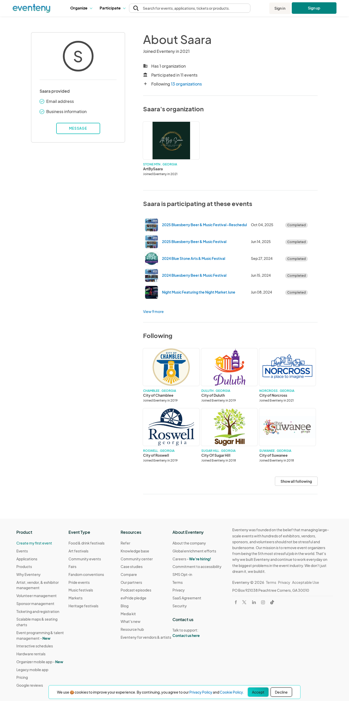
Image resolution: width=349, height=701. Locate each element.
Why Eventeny (28, 574)
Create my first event (34, 543)
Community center (137, 559)
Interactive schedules (34, 646)
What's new (131, 621)
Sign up (314, 8)
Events (22, 551)
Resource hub (132, 629)
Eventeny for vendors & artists (146, 637)
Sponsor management (35, 603)
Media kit (128, 613)
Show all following (296, 481)
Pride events (79, 582)
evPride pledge (133, 598)
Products (24, 566)
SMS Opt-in (182, 574)
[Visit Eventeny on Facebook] (235, 602)
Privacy (178, 590)
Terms (177, 582)
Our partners (131, 582)
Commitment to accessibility (197, 566)
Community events (84, 559)
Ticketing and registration (37, 611)
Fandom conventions (86, 574)
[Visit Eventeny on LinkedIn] (254, 602)
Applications (26, 559)
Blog (125, 605)
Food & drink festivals (86, 543)
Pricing (22, 677)
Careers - (191, 559)
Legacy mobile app (32, 669)
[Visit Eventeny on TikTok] (272, 602)
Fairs (72, 566)
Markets (75, 598)
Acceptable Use (305, 582)
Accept (258, 692)
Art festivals (78, 551)
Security (179, 605)
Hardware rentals (30, 653)
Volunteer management (36, 595)
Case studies (132, 566)
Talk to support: (186, 633)
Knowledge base (135, 551)
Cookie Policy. (232, 692)
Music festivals (80, 590)
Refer (125, 543)
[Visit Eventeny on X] (244, 602)
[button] (81, 8)
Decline (281, 692)
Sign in (279, 8)
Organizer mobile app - (39, 661)
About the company (189, 543)
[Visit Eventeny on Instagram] (263, 602)
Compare (129, 574)
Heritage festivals (83, 605)
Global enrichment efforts (194, 551)
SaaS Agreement (186, 598)
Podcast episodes (136, 590)
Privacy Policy (200, 692)
